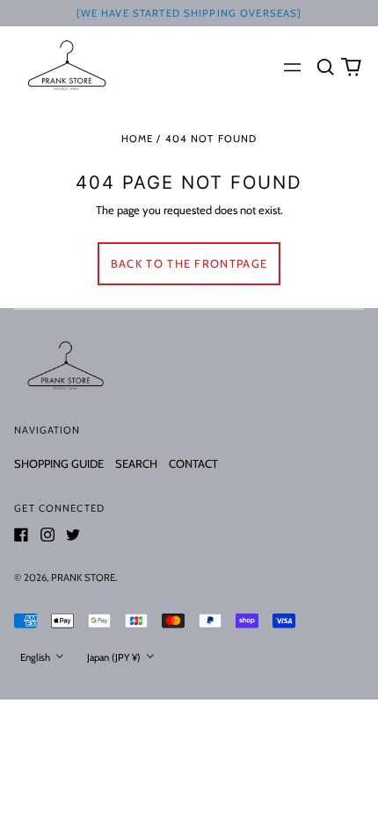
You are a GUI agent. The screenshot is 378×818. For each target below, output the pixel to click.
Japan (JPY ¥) (115, 657)
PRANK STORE (83, 577)
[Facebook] (21, 534)
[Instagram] (47, 534)
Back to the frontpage (189, 263)
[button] (325, 66)
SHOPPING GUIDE (59, 463)
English (36, 657)
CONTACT (193, 463)
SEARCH (136, 463)
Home (137, 139)
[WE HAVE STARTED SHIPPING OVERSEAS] (189, 13)
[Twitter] (73, 534)
